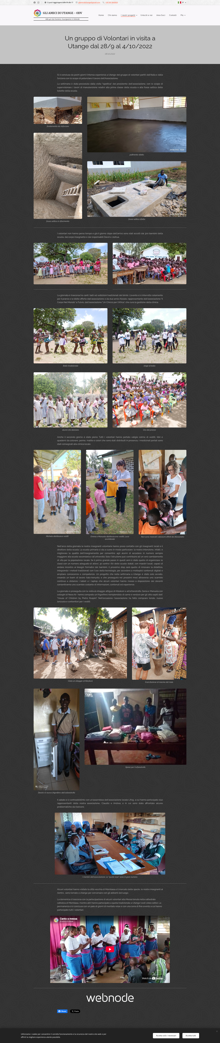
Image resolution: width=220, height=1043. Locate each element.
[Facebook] (34, 2)
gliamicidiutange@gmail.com (89, 2)
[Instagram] (38, 2)
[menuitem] (102, 15)
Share (63, 1011)
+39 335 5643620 (111, 2)
